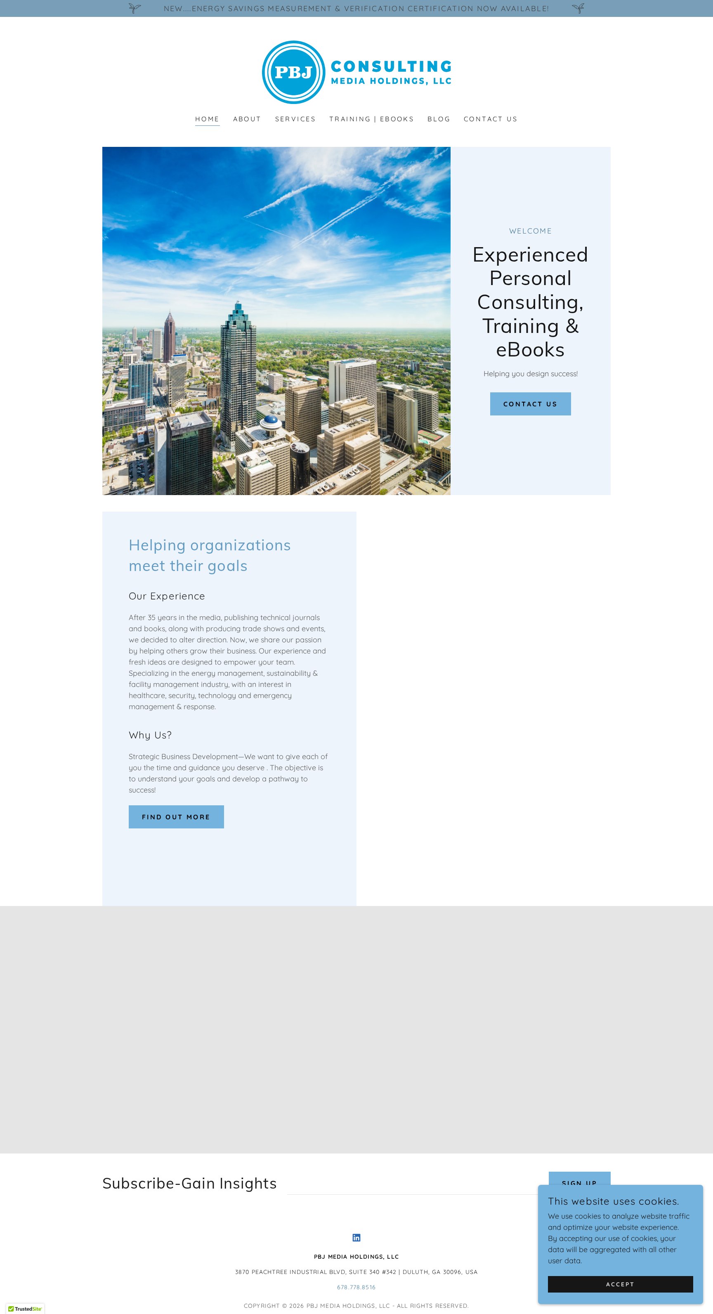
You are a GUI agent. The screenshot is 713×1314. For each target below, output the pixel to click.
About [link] (247, 119)
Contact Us (530, 404)
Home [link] (207, 119)
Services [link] (295, 119)
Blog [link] (439, 119)
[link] (356, 71)
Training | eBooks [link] (371, 119)
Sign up (579, 1183)
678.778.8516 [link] (356, 1287)
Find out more (176, 817)
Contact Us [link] (491, 119)
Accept (620, 1284)
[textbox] (413, 1183)
